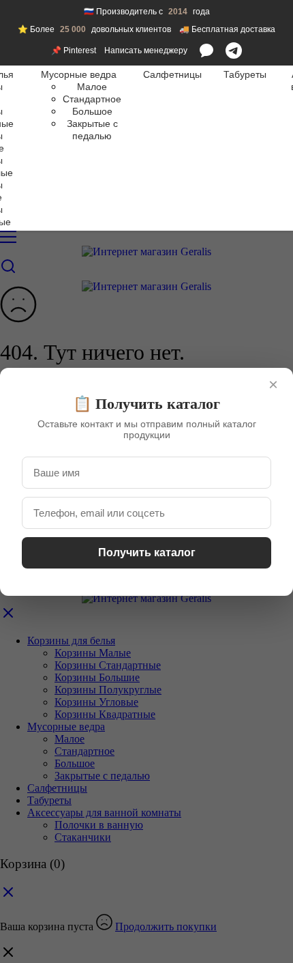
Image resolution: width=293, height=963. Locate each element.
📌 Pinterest (73, 50)
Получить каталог (147, 552)
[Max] (206, 50)
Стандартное (92, 99)
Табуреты (244, 74)
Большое (92, 111)
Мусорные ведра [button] (79, 74)
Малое (92, 86)
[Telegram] (234, 50)
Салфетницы (172, 74)
